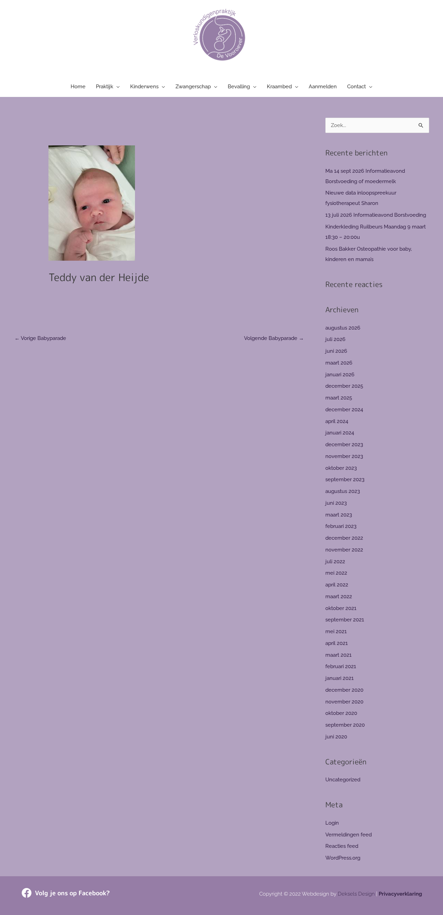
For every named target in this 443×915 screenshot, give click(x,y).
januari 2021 (339, 678)
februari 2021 (340, 666)
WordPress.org (342, 858)
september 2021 (344, 620)
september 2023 (344, 479)
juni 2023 (336, 503)
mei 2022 (336, 573)
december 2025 (344, 386)
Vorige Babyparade (40, 338)
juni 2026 (336, 351)
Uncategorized (342, 780)
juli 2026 (335, 339)
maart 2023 (338, 515)
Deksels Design (356, 894)
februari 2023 (340, 526)
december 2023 (344, 444)
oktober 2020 (341, 713)
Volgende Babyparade (274, 338)
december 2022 (344, 538)
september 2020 (345, 725)
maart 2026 (338, 363)
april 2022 (336, 585)
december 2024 (344, 409)
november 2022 (344, 550)
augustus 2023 (342, 491)
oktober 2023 (341, 468)
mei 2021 (336, 631)
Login (332, 823)
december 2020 (344, 690)
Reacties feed (341, 846)
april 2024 (336, 421)
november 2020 (344, 702)
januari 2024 (339, 433)
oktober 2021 (340, 608)
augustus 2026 (342, 328)
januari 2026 (339, 374)
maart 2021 (338, 655)
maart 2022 (338, 596)
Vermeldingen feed (348, 835)
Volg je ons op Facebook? (72, 893)
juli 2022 (335, 561)
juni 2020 (336, 737)
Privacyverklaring (400, 894)
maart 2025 (338, 398)
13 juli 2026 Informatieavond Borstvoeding (375, 215)
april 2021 (336, 643)
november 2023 (344, 456)
